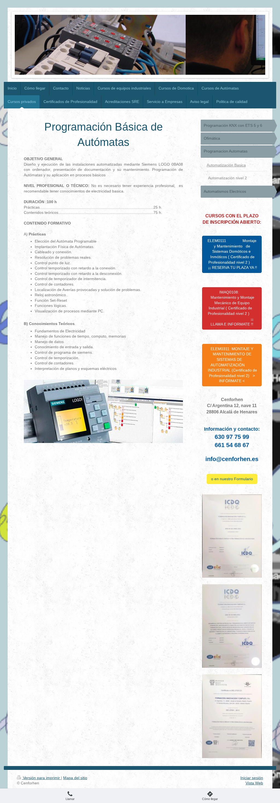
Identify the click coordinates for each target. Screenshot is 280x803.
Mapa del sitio (75, 778)
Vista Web (254, 783)
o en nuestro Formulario (232, 479)
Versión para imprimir (41, 778)
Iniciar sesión (251, 778)
